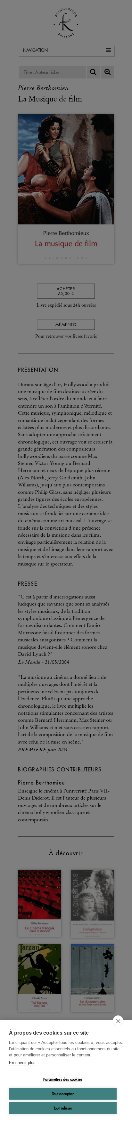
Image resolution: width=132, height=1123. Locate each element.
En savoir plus (22, 1062)
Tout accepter (63, 1093)
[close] (118, 1020)
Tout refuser (63, 1108)
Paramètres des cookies (62, 1079)
